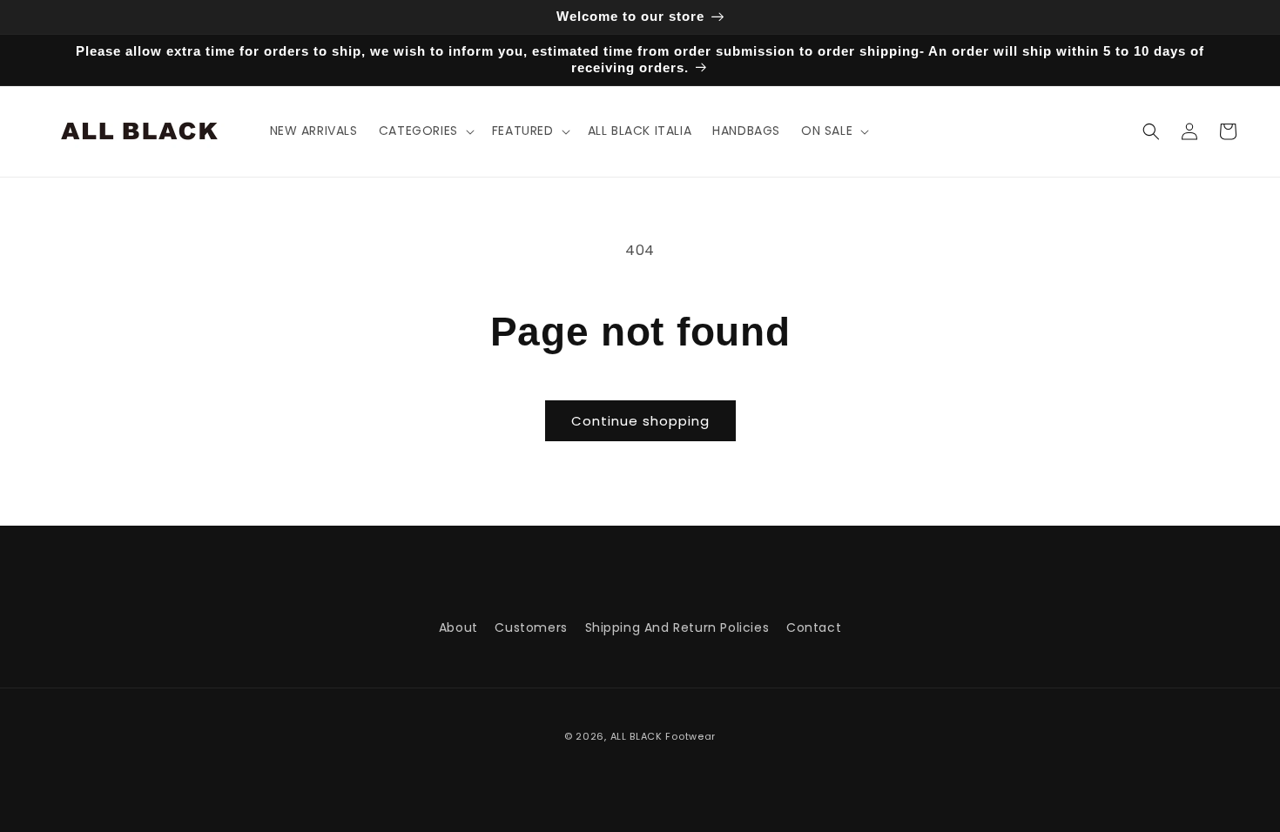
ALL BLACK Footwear (663, 736)
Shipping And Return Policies (677, 627)
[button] (425, 130)
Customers (531, 627)
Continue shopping (640, 421)
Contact (813, 627)
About (458, 627)
